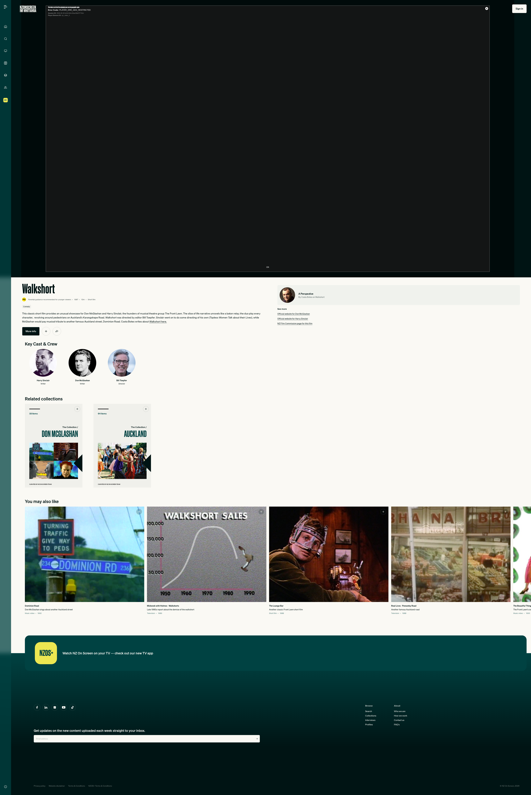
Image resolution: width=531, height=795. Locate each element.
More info (31, 331)
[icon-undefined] (46, 331)
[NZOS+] (5, 100)
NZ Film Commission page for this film (294, 323)
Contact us (399, 720)
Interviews (370, 720)
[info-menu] (5, 786)
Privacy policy (39, 785)
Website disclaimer (57, 785)
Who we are (399, 711)
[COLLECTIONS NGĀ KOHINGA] (5, 75)
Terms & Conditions (76, 785)
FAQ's (397, 724)
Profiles (369, 724)
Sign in (519, 9)
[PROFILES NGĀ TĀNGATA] (5, 87)
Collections (370, 715)
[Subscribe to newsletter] (257, 738)
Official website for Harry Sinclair (292, 318)
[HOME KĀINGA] (5, 26)
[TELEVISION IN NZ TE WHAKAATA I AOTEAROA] (5, 51)
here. (158, 322)
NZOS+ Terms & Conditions (100, 785)
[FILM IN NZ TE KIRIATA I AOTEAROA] (5, 63)
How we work (400, 715)
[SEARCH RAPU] (5, 39)
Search (368, 711)
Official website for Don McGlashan (293, 313)
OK (267, 267)
